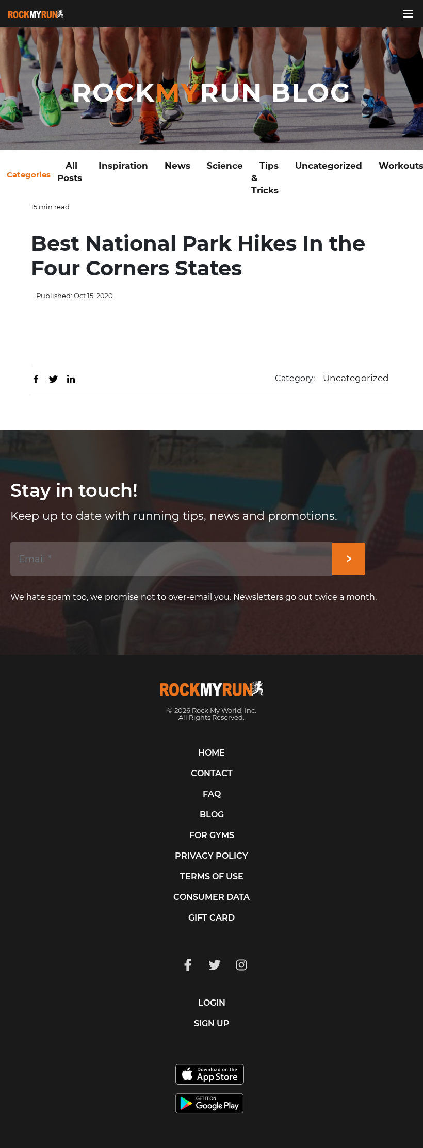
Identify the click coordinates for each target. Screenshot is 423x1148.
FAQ (212, 794)
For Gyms (211, 835)
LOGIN (211, 1003)
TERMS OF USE (211, 876)
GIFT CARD (211, 918)
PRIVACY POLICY (211, 856)
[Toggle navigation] (413, 13)
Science (225, 165)
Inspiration (123, 165)
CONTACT (212, 773)
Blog (212, 814)
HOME (211, 753)
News (177, 165)
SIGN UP (212, 1023)
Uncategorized (328, 165)
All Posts (69, 171)
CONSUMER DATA (211, 897)
